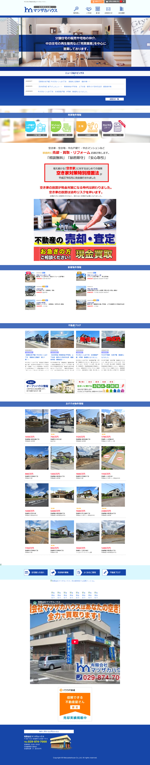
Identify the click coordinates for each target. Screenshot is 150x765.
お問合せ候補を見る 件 (116, 1)
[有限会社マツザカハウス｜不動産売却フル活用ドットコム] (78, 594)
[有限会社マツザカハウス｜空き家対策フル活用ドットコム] (75, 585)
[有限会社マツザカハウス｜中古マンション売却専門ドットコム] (96, 594)
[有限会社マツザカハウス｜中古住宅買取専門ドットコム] (60, 594)
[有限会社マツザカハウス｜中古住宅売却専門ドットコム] (84, 594)
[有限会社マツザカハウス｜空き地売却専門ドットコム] (90, 594)
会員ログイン (98, 1)
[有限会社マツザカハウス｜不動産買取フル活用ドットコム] (53, 594)
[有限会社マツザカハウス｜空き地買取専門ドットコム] (66, 594)
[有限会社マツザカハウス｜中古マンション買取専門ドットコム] (72, 594)
